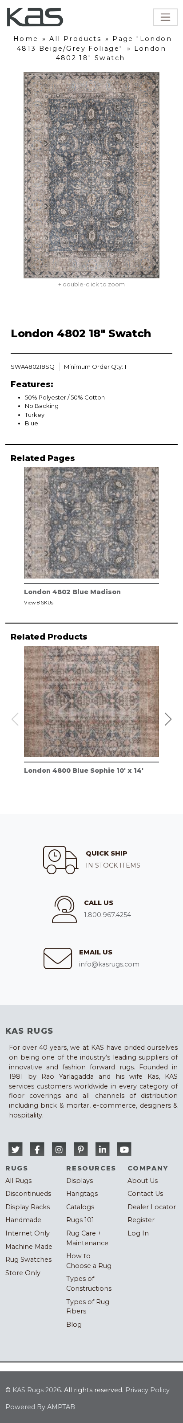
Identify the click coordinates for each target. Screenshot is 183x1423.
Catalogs (80, 1207)
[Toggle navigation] (165, 17)
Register (141, 1220)
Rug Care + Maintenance (87, 1238)
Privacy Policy (147, 1390)
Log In (138, 1233)
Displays (79, 1181)
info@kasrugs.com (109, 964)
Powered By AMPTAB (40, 1407)
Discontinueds (28, 1194)
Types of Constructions (88, 1284)
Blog (74, 1325)
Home (26, 39)
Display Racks (27, 1207)
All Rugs (18, 1181)
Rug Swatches (28, 1260)
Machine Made (28, 1247)
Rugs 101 (80, 1220)
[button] (168, 719)
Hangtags (82, 1194)
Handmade (23, 1220)
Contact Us (145, 1194)
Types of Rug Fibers (87, 1307)
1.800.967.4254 (107, 915)
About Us (142, 1181)
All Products (75, 39)
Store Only (22, 1273)
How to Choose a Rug (88, 1261)
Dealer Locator (151, 1207)
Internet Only (27, 1233)
